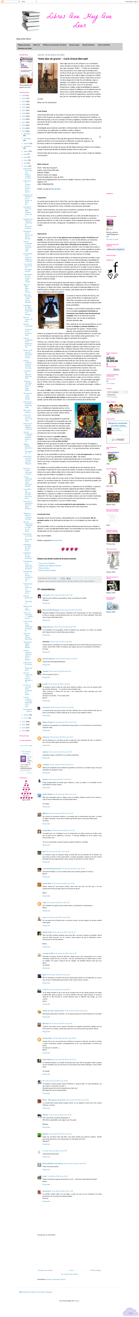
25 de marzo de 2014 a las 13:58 (58, 917)
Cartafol (45, 671)
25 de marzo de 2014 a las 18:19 (64, 1038)
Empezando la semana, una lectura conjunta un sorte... (28, 173)
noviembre (27, 138)
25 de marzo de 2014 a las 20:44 (77, 1100)
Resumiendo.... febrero (27, 710)
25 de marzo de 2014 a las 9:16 (60, 671)
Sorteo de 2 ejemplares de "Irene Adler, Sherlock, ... (28, 505)
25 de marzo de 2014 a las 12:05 (61, 813)
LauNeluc (46, 764)
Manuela (46, 1023)
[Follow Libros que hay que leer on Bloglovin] (115, 250)
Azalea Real (47, 883)
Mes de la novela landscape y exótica (27, 471)
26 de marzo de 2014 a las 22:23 (55, 1151)
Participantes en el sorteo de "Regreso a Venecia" (27, 257)
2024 (24, 101)
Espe (44, 975)
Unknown (46, 737)
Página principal (24, 45)
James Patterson (117, 430)
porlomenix (47, 1191)
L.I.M (44, 989)
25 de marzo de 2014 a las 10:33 (60, 752)
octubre (26, 143)
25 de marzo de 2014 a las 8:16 (61, 642)
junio (25, 157)
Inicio (71, 1270)
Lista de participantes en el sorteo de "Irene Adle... (27, 246)
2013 (24, 722)
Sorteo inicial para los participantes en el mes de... (27, 353)
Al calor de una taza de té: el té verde (27, 417)
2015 (24, 128)
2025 (24, 98)
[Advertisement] (69, 1252)
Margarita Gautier (111, 379)
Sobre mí (36, 45)
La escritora (116, 429)
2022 (24, 107)
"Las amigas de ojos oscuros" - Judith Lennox (27, 278)
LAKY (111, 229)
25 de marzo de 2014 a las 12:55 (57, 851)
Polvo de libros (44, 568)
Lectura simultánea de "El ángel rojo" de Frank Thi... (27, 342)
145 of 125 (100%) (25, 770)
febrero (26, 715)
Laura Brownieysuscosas (52, 868)
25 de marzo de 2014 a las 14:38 (65, 953)
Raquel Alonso (48, 627)
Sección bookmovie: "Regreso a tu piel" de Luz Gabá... (27, 526)
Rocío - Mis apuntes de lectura (54, 1100)
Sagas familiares (89, 581)
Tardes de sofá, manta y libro (53, 1011)
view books (29, 772)
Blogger (76, 1301)
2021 (24, 110)
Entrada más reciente (45, 1270)
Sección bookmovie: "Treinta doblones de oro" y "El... (27, 436)
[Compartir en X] (66, 578)
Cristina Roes (48, 1038)
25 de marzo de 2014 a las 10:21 (65, 722)
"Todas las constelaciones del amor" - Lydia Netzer (27, 385)
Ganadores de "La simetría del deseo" (27, 555)
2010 (24, 730)
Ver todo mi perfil (112, 239)
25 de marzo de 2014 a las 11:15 (65, 794)
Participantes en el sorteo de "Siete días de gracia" (27, 564)
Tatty (44, 902)
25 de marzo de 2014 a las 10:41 (61, 764)
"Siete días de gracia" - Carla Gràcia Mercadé (27, 298)
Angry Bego (47, 830)
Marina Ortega (48, 722)
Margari (45, 1134)
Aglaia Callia (47, 932)
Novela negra (74, 45)
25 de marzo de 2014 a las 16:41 (76, 1011)
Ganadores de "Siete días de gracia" (27, 547)
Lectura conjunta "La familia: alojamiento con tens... (28, 701)
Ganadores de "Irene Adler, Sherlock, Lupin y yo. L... (27, 211)
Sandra (45, 779)
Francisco (46, 707)
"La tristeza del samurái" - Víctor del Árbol (27, 374)
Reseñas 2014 (78, 581)
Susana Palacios (49, 659)
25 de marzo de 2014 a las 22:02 (60, 1115)
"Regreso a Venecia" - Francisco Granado (27, 516)
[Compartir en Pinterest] (70, 578)
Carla (44, 1176)
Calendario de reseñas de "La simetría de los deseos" (27, 186)
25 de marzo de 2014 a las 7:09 (61, 595)
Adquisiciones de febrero (27, 608)
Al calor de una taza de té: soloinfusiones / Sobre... (27, 689)
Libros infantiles (104, 45)
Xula (44, 851)
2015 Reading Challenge (26, 752)
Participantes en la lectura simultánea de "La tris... (27, 576)
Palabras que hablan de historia (50, 566)
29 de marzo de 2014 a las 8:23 (75, 1163)
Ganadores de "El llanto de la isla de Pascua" (27, 234)
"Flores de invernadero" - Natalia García (28, 615)
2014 (24, 131)
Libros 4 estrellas (50, 581)
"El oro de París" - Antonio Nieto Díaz (27, 636)
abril (25, 163)
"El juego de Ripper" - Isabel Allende (27, 644)
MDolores (46, 813)
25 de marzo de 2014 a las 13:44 (63, 883)
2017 (24, 122)
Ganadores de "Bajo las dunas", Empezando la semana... (28, 309)
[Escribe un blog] (64, 578)
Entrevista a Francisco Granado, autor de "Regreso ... (27, 460)
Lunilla (45, 684)
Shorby (45, 1115)
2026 (24, 95)
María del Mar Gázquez (51, 610)
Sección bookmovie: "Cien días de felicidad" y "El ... (27, 677)
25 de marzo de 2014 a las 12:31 (63, 830)
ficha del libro (55, 189)
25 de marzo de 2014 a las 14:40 (58, 975)
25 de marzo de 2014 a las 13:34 (73, 868)
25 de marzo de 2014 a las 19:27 (64, 1059)
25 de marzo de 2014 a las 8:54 (66, 659)
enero (26, 718)
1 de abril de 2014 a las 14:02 (57, 1176)
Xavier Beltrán (48, 794)
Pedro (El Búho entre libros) (53, 1163)
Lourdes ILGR (48, 953)
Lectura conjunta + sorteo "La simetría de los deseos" (27, 655)
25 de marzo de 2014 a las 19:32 (56, 1081)
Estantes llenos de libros (47, 570)
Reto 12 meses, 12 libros (27, 319)
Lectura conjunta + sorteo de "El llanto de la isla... (27, 364)
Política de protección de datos (54, 45)
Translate (114, 397)
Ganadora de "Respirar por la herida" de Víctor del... (27, 199)
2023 (24, 104)
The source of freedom (47, 563)
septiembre (27, 146)
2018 (24, 119)
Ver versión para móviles (69, 1274)
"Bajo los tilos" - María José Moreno (26, 288)
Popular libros (57, 540)
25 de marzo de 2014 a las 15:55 (58, 989)
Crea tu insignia (110, 383)
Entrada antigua (95, 1270)
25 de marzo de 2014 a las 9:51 (59, 684)
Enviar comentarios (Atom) (56, 1279)
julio (25, 154)
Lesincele (46, 595)
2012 (24, 724)
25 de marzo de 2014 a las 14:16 (63, 932)
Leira (44, 917)
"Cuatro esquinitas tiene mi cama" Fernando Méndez (27, 481)
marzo (26, 166)
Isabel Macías (48, 1059)
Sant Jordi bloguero (27, 411)
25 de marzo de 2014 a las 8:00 (71, 610)
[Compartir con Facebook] (68, 578)
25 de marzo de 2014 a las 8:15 (65, 627)
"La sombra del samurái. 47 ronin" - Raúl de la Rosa (27, 493)
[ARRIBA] (131, 1312)
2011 (24, 728)
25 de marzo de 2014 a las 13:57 (58, 902)
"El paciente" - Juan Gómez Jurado (27, 396)
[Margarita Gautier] (107, 381)
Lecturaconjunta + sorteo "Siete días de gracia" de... (27, 625)
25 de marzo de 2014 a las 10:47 (59, 779)
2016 (24, 125)
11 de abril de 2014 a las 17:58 (62, 1191)
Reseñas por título (25, 48)
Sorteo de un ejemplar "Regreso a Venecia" (27, 426)
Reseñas (70, 581)
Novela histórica (89, 45)
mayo (26, 160)
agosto (26, 151)
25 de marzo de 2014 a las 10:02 (62, 707)
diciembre (27, 134)
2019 (24, 116)
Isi (43, 1081)
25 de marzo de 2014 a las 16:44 (61, 1023)
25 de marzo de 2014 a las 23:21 (60, 1134)
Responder (46, 603)
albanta (45, 752)
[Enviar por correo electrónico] (61, 578)
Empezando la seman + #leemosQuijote (28, 404)
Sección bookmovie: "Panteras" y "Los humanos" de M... (27, 329)
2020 (24, 113)
